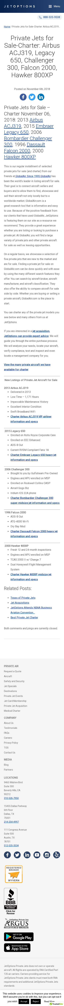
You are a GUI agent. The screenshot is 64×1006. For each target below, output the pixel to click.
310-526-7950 (11, 798)
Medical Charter (12, 711)
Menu (57, 6)
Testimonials (10, 728)
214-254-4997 (11, 822)
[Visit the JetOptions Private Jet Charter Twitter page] (17, 854)
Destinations (10, 691)
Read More (49, 1001)
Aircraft (8, 676)
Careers (8, 737)
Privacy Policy (11, 742)
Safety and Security (14, 681)
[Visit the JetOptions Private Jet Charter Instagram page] (46, 854)
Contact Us (9, 752)
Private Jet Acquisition (15, 706)
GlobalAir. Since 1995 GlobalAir (33, 176)
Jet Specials (10, 686)
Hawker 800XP (20, 157)
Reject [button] (36, 1001)
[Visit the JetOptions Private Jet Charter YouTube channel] (36, 854)
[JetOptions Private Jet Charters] (19, 6)
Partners (8, 769)
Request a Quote (12, 671)
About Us (8, 723)
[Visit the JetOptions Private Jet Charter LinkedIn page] (27, 854)
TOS (6, 747)
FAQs (6, 733)
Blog (6, 764)
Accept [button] (24, 1001)
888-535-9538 (51, 17)
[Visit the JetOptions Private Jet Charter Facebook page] (7, 854)
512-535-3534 (11, 845)
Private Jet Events (13, 696)
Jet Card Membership (15, 701)
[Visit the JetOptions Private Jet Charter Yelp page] (56, 854)
